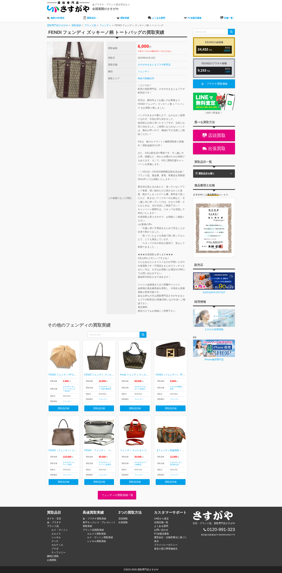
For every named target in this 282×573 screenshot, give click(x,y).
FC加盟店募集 (161, 533)
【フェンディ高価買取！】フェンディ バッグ (179, 450)
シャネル (56, 537)
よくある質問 (161, 526)
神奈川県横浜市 (146, 78)
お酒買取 (51, 560)
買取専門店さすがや (147, 569)
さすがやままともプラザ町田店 (154, 64)
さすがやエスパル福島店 (140, 463)
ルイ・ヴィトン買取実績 (100, 537)
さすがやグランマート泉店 (69, 463)
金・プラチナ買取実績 (94, 518)
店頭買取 (216, 135)
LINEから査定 (161, 518)
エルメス (56, 533)
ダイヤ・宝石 (54, 518)
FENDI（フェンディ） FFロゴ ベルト (175, 374)
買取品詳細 (63, 408)
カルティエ (57, 545)
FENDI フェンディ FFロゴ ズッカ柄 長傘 (71, 374)
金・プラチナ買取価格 (214, 83)
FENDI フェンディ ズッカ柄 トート (102, 374)
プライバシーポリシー (166, 545)
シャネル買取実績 (96, 541)
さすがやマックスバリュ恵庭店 (105, 463)
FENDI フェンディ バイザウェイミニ (105, 450)
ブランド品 (53, 526)
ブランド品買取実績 (93, 530)
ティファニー (58, 552)
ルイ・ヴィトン (59, 530)
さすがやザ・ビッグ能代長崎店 (105, 388)
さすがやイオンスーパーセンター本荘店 (69, 389)
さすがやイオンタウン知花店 (140, 388)
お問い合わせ (161, 530)
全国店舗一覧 (161, 522)
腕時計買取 (53, 556)
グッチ (54, 541)
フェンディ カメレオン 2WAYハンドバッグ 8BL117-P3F (149, 450)
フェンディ (144, 71)
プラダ (54, 548)
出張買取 (216, 148)
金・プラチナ (54, 522)
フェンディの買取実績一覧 (117, 495)
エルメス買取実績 (96, 533)
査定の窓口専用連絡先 (166, 548)
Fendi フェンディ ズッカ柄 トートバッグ (141, 374)
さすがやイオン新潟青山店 (176, 463)
